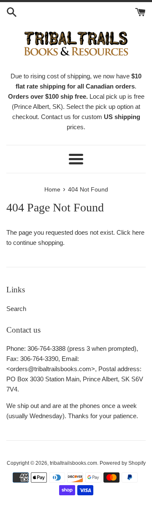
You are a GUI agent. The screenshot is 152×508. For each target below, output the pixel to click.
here (138, 232)
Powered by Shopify (123, 463)
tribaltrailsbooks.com (73, 463)
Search (16, 308)
